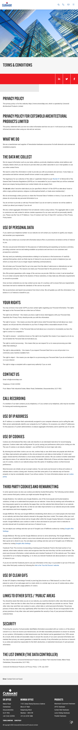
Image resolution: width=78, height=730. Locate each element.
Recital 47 (56, 179)
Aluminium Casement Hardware (64, 704)
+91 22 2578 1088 (26, 716)
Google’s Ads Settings (23, 543)
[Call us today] (63, 4)
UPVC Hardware (59, 707)
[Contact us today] (68, 4)
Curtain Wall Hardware (61, 710)
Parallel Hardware (60, 716)
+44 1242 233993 (9, 716)
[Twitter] (66, 79)
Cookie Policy (17, 720)
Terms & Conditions (8, 720)
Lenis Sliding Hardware (62, 713)
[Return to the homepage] (7, 4)
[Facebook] (74, 79)
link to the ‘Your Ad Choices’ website (47, 565)
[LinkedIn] (59, 79)
